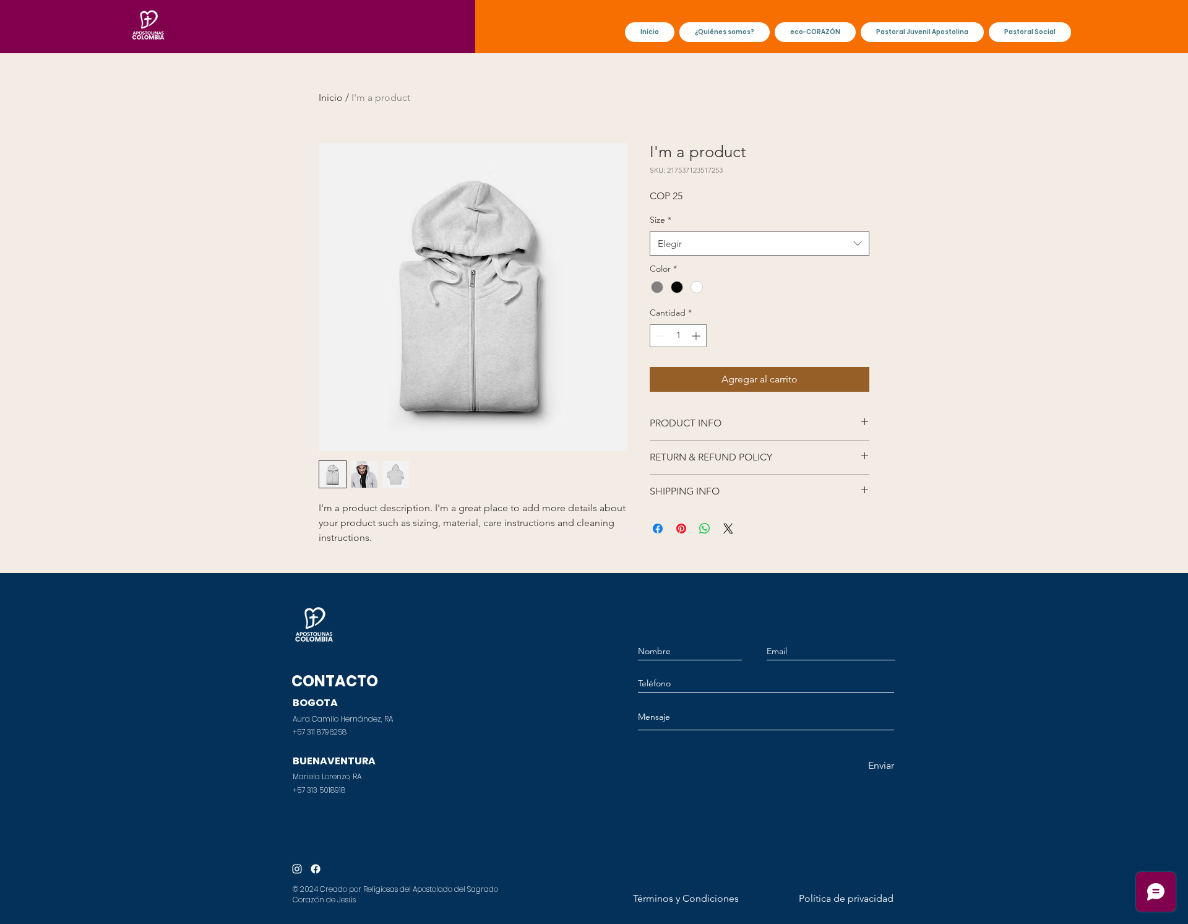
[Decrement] (659, 336)
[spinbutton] (678, 336)
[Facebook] (315, 869)
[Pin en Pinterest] (681, 528)
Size (660, 219)
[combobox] (759, 243)
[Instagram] (297, 869)
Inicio (331, 97)
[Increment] (697, 336)
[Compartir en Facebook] (657, 528)
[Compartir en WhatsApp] (704, 528)
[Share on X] (728, 528)
